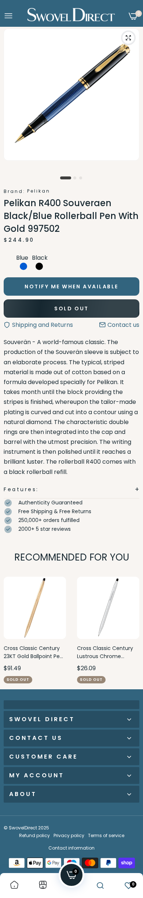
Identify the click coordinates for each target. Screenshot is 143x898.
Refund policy (34, 835)
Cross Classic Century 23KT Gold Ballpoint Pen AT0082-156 (33, 653)
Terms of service (106, 835)
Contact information (71, 848)
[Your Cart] (133, 16)
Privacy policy (69, 835)
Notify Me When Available (71, 286)
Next (130, 630)
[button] (71, 490)
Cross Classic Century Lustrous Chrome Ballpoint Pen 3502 (105, 653)
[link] (14, 885)
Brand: (14, 191)
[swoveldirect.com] (71, 16)
